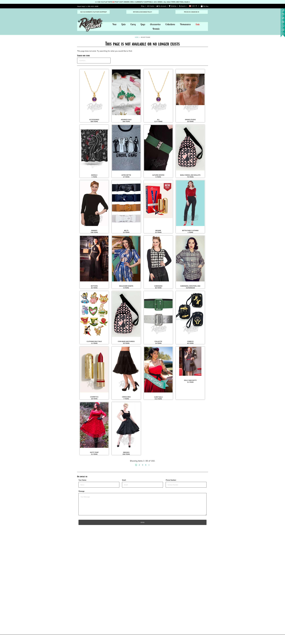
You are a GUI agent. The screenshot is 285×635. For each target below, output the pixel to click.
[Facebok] (282, 11)
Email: (124, 480)
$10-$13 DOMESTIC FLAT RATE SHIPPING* (93, 12)
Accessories (155, 24)
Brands (156, 28)
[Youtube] (282, 31)
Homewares (185, 24)
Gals (123, 24)
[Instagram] (282, 15)
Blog (142, 6)
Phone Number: (171, 480)
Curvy (133, 24)
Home (136, 37)
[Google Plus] (282, 34)
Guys (142, 24)
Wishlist (173, 6)
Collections (170, 24)
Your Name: (82, 480)
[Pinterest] (282, 23)
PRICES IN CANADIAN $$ (191, 12)
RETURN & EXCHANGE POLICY (142, 12)
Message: (81, 491)
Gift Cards (150, 6)
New (114, 24)
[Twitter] (282, 19)
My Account (162, 6)
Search (183, 6)
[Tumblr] (282, 27)
